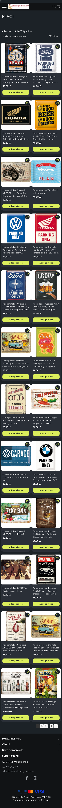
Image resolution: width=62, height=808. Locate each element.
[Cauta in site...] (54, 6)
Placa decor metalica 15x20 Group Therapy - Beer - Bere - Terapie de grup (46, 306)
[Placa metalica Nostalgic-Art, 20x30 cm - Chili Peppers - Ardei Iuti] (46, 399)
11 (51, 726)
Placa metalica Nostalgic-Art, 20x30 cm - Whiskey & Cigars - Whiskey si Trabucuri (45, 534)
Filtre (54, 36)
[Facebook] (26, 778)
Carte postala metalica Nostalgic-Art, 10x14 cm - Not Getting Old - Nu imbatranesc (15, 420)
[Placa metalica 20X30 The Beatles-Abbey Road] (16, 569)
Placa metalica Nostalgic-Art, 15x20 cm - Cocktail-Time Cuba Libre (45, 704)
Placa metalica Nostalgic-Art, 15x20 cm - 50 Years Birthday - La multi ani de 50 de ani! (15, 79)
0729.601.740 (11, 767)
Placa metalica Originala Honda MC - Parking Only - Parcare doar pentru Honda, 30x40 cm (46, 250)
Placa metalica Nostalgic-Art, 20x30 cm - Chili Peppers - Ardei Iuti (45, 420)
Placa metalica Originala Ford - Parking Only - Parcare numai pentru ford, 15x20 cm (45, 79)
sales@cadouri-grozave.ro (19, 771)
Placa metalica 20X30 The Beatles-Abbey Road (14, 589)
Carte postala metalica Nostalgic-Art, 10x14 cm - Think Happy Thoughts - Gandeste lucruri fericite (44, 363)
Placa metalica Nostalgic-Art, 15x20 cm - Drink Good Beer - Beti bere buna (45, 136)
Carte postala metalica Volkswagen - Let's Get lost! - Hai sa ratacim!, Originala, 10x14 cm (15, 363)
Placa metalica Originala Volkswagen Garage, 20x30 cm (15, 477)
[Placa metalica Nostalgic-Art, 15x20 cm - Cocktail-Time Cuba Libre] (46, 683)
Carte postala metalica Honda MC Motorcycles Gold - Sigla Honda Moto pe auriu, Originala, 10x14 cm (15, 136)
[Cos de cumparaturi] (58, 6)
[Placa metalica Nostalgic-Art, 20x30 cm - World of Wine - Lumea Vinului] (16, 626)
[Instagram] (35, 778)
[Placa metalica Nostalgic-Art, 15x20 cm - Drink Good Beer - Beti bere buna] (46, 115)
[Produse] (4, 7)
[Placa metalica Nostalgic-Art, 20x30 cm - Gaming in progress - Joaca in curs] (46, 569)
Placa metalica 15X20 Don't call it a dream (45, 191)
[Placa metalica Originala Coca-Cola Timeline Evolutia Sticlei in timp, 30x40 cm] (16, 683)
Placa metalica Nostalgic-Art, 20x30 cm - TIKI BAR (14, 532)
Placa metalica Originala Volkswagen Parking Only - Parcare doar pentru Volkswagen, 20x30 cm (15, 250)
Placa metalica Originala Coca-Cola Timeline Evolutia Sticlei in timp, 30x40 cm (15, 704)
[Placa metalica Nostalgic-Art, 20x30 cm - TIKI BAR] (16, 513)
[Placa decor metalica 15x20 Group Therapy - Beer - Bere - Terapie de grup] (46, 285)
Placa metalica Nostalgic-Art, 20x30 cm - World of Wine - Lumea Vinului (14, 648)
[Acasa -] (18, 6)
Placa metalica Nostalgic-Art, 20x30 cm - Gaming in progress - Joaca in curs (45, 591)
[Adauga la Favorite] (27, 46)
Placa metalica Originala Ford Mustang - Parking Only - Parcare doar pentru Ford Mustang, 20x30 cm (15, 306)
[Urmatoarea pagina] (56, 726)
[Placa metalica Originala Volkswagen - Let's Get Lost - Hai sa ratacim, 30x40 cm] (46, 626)
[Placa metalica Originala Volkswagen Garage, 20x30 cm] (16, 456)
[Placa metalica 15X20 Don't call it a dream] (46, 172)
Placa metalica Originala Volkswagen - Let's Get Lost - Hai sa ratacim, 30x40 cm (46, 648)
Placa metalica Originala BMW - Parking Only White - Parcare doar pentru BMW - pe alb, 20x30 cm (46, 477)
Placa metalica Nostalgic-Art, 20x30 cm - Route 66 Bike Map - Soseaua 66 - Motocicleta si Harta (14, 193)
